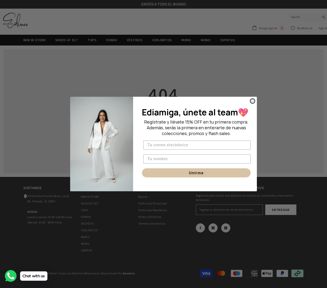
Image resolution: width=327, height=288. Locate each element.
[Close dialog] (252, 101)
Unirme (196, 172)
